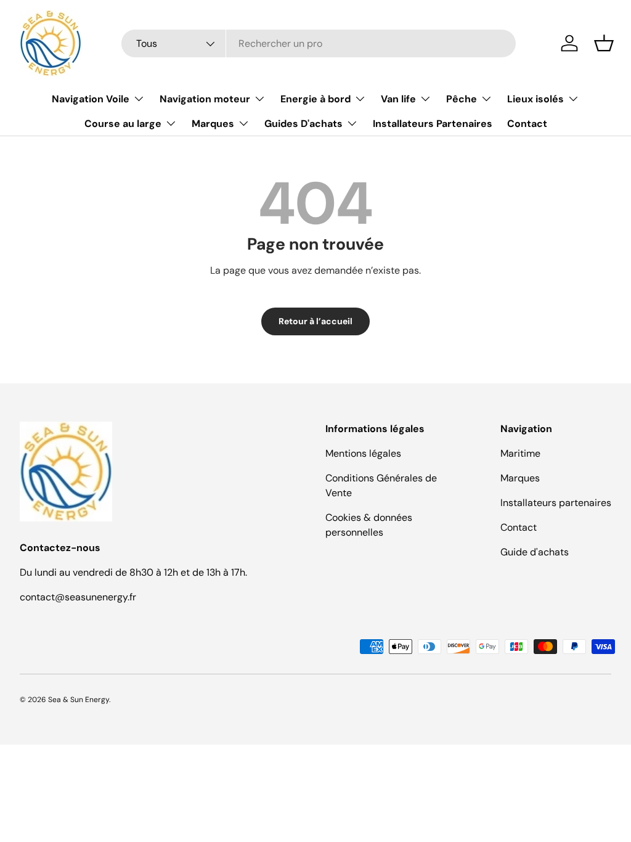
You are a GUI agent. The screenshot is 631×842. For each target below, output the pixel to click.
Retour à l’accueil (315, 321)
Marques (520, 478)
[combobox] (318, 43)
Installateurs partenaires (555, 502)
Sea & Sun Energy (78, 700)
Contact (527, 123)
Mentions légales (363, 453)
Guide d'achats (534, 552)
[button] (603, 43)
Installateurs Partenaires (432, 123)
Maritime (520, 453)
